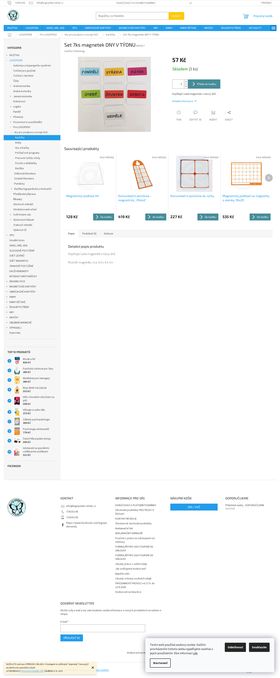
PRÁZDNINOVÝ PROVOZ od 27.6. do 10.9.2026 (135, 585)
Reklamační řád (124, 528)
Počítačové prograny (27, 153)
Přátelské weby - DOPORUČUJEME (244, 505)
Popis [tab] (71, 234)
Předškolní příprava (24, 194)
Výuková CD (20, 230)
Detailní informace (182, 101)
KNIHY (12, 297)
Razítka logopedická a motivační (32, 189)
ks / (194, 507)
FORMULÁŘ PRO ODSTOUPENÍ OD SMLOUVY (134, 548)
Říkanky (17, 199)
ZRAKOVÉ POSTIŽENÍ (21, 266)
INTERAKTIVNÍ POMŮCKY (23, 276)
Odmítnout (235, 647)
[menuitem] (12, 28)
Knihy (18, 143)
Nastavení (160, 663)
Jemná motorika (22, 96)
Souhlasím (259, 647)
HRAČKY (13, 317)
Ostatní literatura (24, 179)
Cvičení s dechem (23, 76)
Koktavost (19, 101)
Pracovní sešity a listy (27, 158)
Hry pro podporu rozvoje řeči (31, 132)
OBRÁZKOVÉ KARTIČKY (22, 292)
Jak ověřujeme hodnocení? (130, 569)
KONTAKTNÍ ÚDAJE (126, 519)
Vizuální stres (17, 240)
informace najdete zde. (32, 671)
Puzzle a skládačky (26, 163)
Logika (17, 107)
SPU (11, 235)
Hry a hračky (22, 148)
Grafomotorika (21, 86)
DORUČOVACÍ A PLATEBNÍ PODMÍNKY (135, 3)
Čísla (16, 81)
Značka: (74, 51)
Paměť (17, 112)
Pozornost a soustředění (27, 122)
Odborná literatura (25, 174)
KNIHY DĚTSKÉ (17, 302)
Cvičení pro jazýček (24, 71)
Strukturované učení (25, 209)
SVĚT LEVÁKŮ (16, 256)
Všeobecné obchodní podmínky (133, 523)
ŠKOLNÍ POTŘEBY (19, 307)
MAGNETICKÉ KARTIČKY (22, 287)
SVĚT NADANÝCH (18, 261)
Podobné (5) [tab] (89, 234)
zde (195, 653)
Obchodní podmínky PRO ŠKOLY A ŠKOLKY (134, 512)
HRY (11, 312)
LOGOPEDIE (16, 60)
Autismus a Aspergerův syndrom (32, 66)
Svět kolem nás (22, 215)
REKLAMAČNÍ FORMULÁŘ (129, 533)
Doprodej (14, 333)
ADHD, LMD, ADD (18, 245)
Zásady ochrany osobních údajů (133, 579)
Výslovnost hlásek (23, 220)
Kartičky (20, 137)
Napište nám (122, 574)
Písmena (18, 117)
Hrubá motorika (22, 91)
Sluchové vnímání (23, 204)
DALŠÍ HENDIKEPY (19, 271)
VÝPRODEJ (15, 328)
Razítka (19, 168)
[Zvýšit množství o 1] (186, 82)
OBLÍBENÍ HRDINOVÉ (20, 323)
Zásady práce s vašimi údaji (131, 564)
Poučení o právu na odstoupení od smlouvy (135, 540)
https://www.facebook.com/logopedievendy (86, 525)
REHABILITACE (17, 281)
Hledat (176, 15)
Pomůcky (19, 184)
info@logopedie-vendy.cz (81, 506)
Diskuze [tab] (108, 234)
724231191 (72, 512)
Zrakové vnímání (22, 225)
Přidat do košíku (206, 84)
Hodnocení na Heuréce (128, 592)
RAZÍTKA (14, 55)
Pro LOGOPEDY (21, 127)
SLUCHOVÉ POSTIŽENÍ (21, 251)
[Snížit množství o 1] (186, 86)
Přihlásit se (72, 637)
